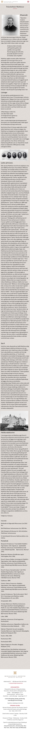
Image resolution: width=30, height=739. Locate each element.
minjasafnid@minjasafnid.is (16, 683)
